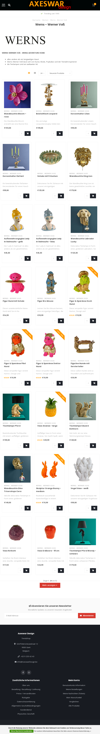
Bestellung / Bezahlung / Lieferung (26, 689)
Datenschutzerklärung (26, 701)
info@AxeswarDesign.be (27, 662)
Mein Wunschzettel (74, 697)
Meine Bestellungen (74, 689)
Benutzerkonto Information (74, 685)
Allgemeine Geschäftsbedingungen (26, 706)
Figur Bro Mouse (45, 301)
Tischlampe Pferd (11, 426)
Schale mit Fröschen (47, 176)
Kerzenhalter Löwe (80, 113)
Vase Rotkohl (9, 550)
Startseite (36, 20)
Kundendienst (26, 710)
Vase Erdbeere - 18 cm (48, 550)
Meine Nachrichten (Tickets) (74, 693)
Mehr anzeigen (49, 585)
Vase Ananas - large (47, 426)
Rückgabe (26, 697)
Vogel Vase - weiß (79, 488)
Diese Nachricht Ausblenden (21, 731)
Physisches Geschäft (26, 714)
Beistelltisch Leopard (46, 113)
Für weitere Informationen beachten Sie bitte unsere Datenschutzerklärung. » (62, 731)
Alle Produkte (74, 706)
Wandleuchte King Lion (80, 176)
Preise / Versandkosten (26, 693)
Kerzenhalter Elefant (13, 176)
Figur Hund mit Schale (13, 301)
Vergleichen (74, 701)
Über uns (26, 685)
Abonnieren (88, 615)
